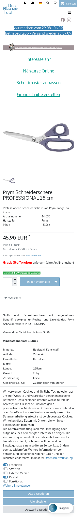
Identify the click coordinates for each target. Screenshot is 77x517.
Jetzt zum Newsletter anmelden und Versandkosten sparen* (38, 47)
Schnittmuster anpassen (38, 82)
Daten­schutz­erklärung (59, 458)
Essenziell (15, 464)
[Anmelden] (25, 3)
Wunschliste (14, 297)
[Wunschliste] (55, 3)
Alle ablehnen (38, 501)
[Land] (40, 3)
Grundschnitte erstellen (38, 94)
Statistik (14, 469)
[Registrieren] (33, 3)
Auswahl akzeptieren (38, 509)
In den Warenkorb (38, 281)
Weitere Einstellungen (17, 485)
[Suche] (48, 3)
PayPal (13, 477)
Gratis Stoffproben (17, 262)
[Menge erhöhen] (14, 279)
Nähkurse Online (38, 70)
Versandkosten (33, 255)
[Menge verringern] (14, 284)
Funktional (16, 481)
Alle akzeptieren (38, 493)
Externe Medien (19, 473)
